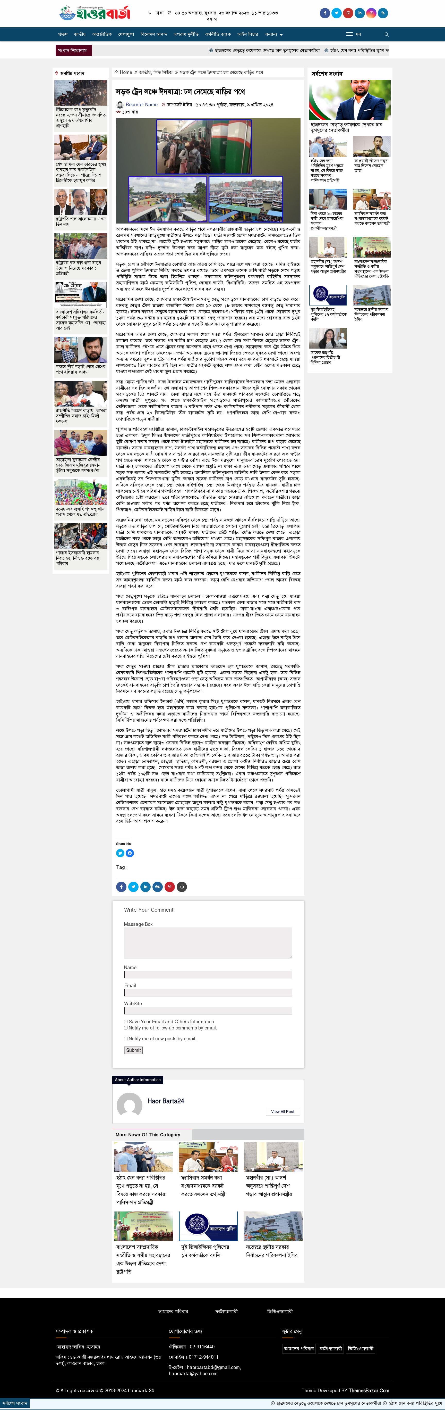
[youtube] (371, 13)
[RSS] (383, 13)
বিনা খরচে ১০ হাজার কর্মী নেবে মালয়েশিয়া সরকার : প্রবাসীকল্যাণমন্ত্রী (327, 221)
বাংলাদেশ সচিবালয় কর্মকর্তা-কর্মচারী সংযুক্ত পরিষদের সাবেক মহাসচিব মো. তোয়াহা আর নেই (81, 320)
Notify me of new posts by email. (162, 1039)
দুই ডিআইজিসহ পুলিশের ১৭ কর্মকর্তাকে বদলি (329, 314)
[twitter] (336, 13)
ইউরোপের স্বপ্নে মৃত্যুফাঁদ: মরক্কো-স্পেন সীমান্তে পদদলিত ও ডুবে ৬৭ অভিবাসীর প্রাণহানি (81, 118)
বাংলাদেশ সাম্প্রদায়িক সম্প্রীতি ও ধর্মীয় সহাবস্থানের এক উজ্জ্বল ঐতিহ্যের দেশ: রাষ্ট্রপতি (372, 269)
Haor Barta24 (166, 1101)
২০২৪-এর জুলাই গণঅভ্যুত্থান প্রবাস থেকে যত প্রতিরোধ (80, 511)
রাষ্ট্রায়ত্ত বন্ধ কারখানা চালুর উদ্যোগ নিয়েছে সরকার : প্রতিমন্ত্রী (78, 268)
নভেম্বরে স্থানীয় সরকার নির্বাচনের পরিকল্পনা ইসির (371, 314)
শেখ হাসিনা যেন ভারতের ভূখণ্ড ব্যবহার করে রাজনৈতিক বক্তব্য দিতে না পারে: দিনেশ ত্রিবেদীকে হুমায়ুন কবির (81, 172)
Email (130, 985)
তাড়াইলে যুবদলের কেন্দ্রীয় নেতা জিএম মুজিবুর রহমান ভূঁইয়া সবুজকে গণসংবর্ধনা (78, 465)
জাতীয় (80, 34)
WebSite (133, 1004)
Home (126, 72)
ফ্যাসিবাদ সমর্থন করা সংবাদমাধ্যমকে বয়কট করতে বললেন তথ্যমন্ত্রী (203, 1186)
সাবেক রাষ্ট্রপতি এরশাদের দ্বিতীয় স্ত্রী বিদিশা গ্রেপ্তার (325, 357)
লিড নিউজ (163, 72)
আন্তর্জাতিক (102, 34)
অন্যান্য (271, 34)
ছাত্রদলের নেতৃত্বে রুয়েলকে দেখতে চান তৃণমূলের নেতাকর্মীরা (224, 50)
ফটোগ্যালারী (227, 1311)
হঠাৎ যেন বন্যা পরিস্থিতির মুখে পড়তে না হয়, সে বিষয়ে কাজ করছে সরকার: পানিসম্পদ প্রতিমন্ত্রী (327, 170)
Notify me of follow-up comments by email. (173, 1028)
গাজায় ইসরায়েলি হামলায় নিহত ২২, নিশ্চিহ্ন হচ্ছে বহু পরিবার (77, 558)
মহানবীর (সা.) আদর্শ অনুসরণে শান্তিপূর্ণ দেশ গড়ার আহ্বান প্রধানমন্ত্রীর (269, 1186)
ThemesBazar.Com (369, 1390)
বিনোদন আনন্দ (154, 34)
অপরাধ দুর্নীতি (186, 34)
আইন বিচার (247, 34)
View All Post (283, 1111)
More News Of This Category (148, 1134)
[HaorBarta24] (95, 12)
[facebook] (325, 13)
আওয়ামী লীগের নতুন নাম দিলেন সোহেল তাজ (371, 165)
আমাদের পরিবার (173, 1311)
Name (130, 967)
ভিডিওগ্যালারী (280, 1311)
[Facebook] (121, 887)
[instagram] (348, 13)
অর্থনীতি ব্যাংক (218, 34)
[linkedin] (360, 13)
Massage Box (138, 924)
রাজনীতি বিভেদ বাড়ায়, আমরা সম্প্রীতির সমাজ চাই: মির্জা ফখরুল (81, 416)
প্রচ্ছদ (63, 34)
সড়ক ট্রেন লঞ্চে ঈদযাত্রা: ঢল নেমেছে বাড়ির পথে (221, 72)
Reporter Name (141, 105)
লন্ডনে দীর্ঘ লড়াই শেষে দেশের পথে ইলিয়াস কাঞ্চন (81, 369)
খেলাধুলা (126, 34)
